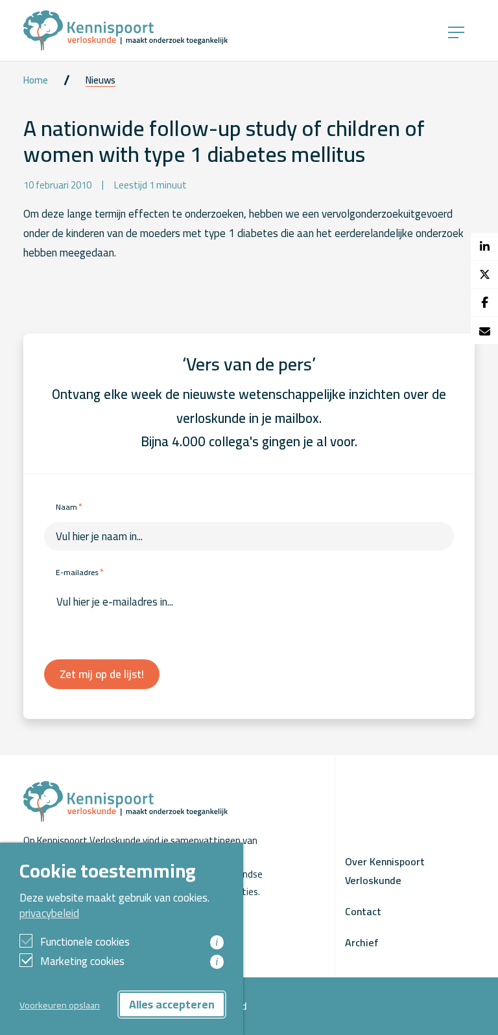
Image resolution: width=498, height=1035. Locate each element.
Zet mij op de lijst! (102, 674)
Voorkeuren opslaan (59, 1005)
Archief (362, 942)
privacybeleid (49, 913)
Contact (363, 911)
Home (35, 80)
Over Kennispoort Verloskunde (385, 870)
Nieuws (100, 80)
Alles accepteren (172, 1004)
